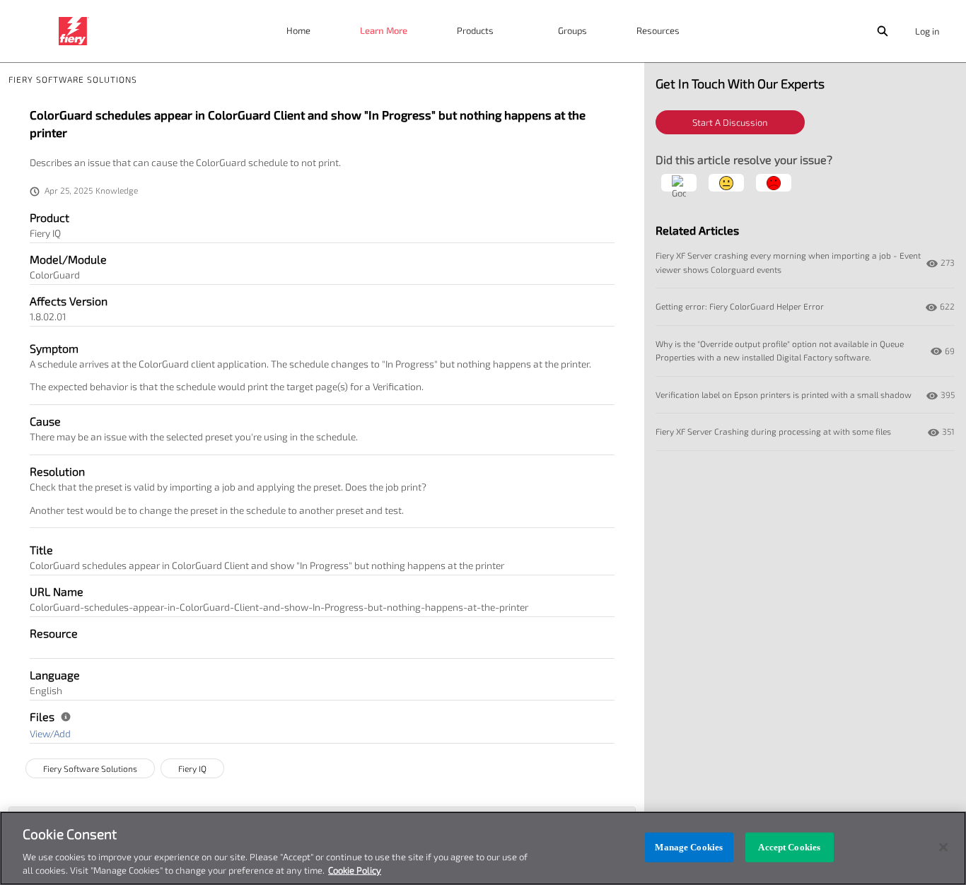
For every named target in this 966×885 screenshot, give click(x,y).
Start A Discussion (730, 122)
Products (475, 30)
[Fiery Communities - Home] (74, 31)
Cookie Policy (354, 870)
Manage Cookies (689, 847)
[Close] (943, 847)
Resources (658, 30)
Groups (572, 30)
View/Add (50, 733)
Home (298, 30)
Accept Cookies (789, 847)
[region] (483, 848)
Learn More (383, 30)
